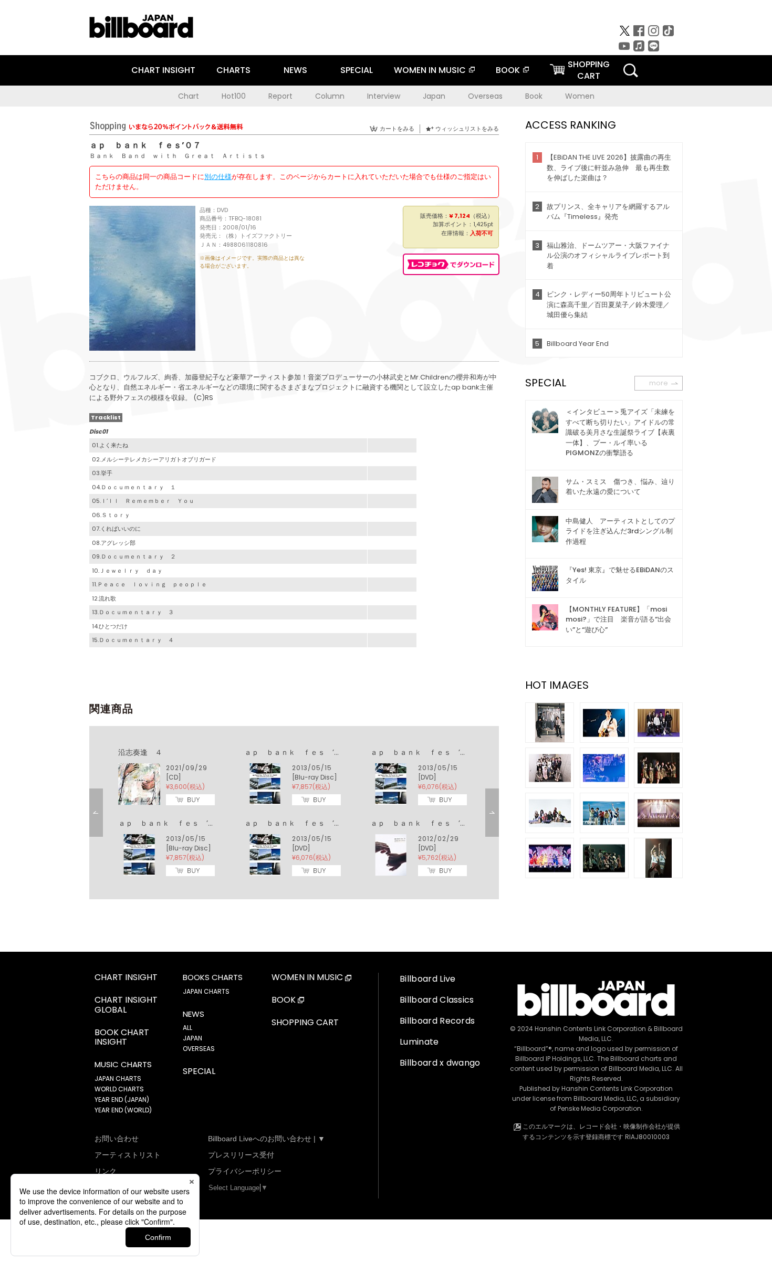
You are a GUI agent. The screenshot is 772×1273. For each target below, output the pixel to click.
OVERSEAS (199, 1048)
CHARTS (233, 70)
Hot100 (234, 96)
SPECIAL (356, 70)
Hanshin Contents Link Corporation (590, 1028)
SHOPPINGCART (589, 70)
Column (330, 96)
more (658, 383)
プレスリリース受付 (241, 1155)
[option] (294, 812)
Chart (188, 96)
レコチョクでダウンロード (451, 264)
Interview (383, 96)
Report (280, 96)
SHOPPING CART (305, 1023)
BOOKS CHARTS (213, 977)
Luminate (419, 1042)
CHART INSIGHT (163, 70)
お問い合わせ (117, 1138)
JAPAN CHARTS (118, 1078)
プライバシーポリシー (244, 1171)
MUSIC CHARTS (123, 1064)
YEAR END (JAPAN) (122, 1099)
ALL (187, 1027)
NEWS (295, 70)
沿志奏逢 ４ (140, 752)
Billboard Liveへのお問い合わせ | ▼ (266, 1138)
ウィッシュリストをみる (467, 128)
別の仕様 (218, 177)
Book (534, 96)
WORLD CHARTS (119, 1089)
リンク (106, 1171)
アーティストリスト (128, 1155)
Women (579, 96)
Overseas (485, 96)
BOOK (508, 70)
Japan (434, 96)
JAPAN (192, 1038)
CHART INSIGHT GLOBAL (126, 1005)
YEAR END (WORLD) (123, 1110)
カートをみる (397, 128)
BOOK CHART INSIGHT (122, 1038)
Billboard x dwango (440, 1063)
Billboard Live (427, 979)
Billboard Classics (437, 1000)
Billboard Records (437, 1021)
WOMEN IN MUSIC (430, 70)
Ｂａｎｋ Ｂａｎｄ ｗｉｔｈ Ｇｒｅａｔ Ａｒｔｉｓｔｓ (177, 155)
